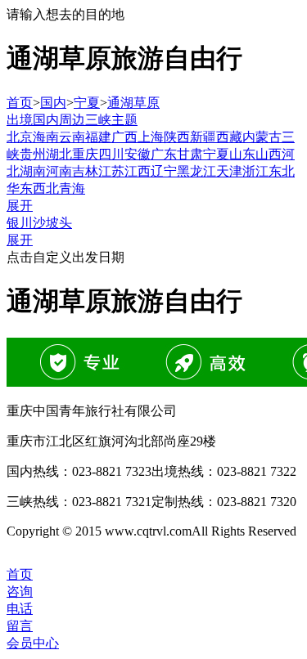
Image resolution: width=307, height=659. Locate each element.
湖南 (33, 171)
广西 (124, 137)
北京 (20, 137)
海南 (46, 137)
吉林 (85, 171)
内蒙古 (262, 137)
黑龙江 (196, 171)
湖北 (59, 154)
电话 (20, 609)
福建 (98, 137)
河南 (59, 171)
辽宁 (164, 171)
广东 (164, 154)
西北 (46, 188)
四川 (111, 154)
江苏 (111, 171)
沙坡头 (52, 223)
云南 (72, 137)
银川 (20, 223)
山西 (268, 154)
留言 (20, 626)
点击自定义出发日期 (65, 257)
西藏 (229, 137)
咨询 (20, 591)
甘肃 (190, 154)
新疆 (203, 137)
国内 (53, 103)
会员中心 (33, 643)
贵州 (33, 154)
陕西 (177, 137)
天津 (229, 171)
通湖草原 (133, 103)
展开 (20, 206)
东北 (282, 171)
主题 (124, 120)
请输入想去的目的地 (65, 14)
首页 (20, 103)
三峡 (98, 120)
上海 (151, 137)
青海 (72, 188)
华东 (20, 188)
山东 (242, 154)
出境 (20, 120)
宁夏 (87, 103)
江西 (137, 171)
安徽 (137, 154)
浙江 (255, 171)
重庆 (85, 154)
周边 (72, 120)
